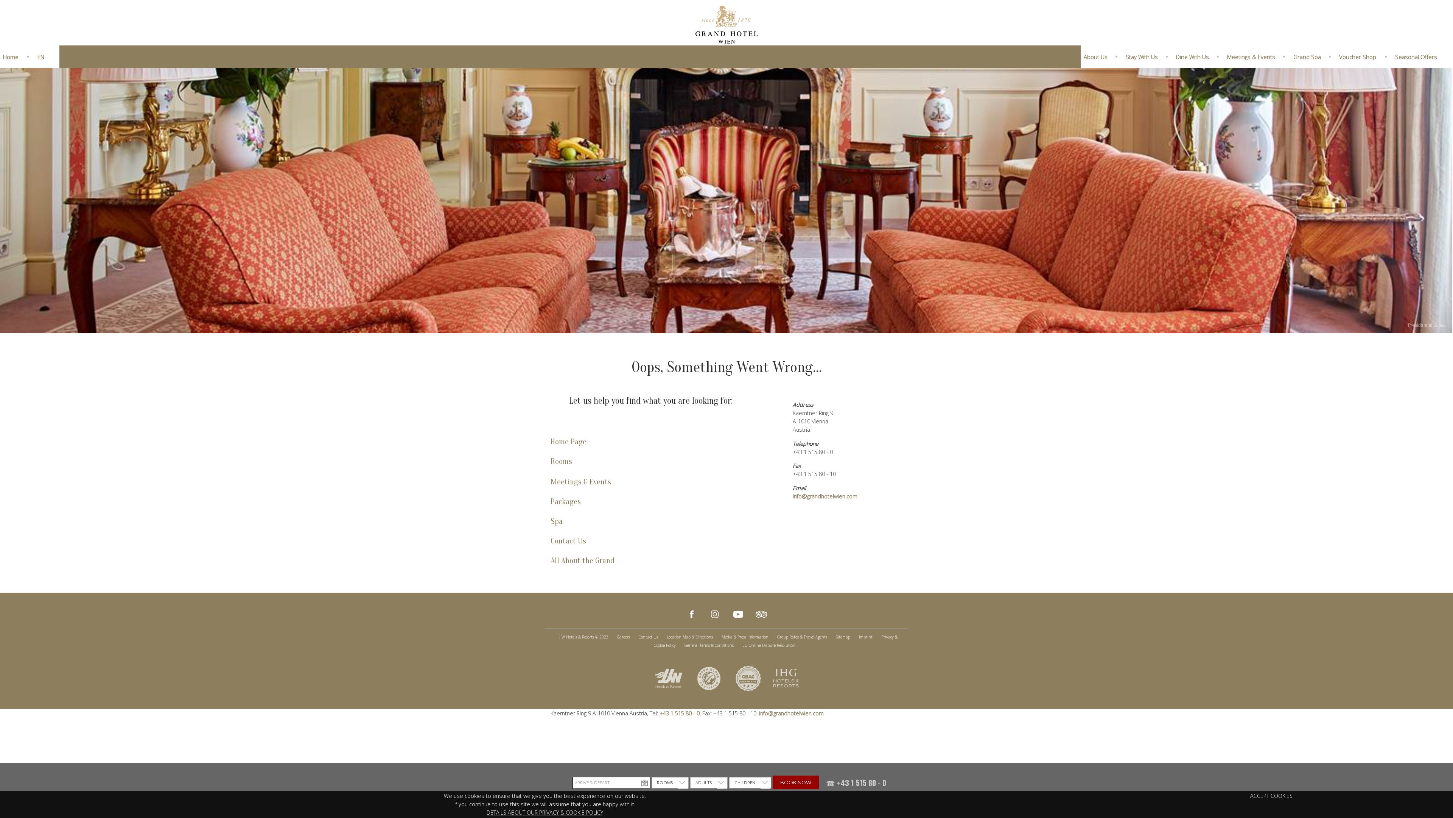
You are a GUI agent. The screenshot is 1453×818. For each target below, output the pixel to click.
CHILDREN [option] (744, 782)
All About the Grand (582, 560)
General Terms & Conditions (709, 645)
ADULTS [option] (703, 782)
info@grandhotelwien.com (825, 496)
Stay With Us (1142, 57)
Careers (623, 637)
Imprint (866, 637)
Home (11, 57)
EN (40, 57)
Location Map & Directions (690, 637)
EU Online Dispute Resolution (768, 645)
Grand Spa (1307, 57)
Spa (557, 521)
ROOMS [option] (665, 782)
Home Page (568, 441)
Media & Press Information (745, 637)
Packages (566, 501)
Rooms (561, 461)
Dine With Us (1192, 57)
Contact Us (568, 541)
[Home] (726, 24)
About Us (1096, 57)
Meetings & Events (1251, 57)
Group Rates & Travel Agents (802, 637)
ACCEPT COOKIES (1271, 795)
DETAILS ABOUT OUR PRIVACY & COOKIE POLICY (545, 812)
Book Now (795, 782)
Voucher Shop (1357, 57)
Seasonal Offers (1416, 57)
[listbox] (670, 782)
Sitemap (843, 637)
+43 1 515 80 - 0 (679, 713)
